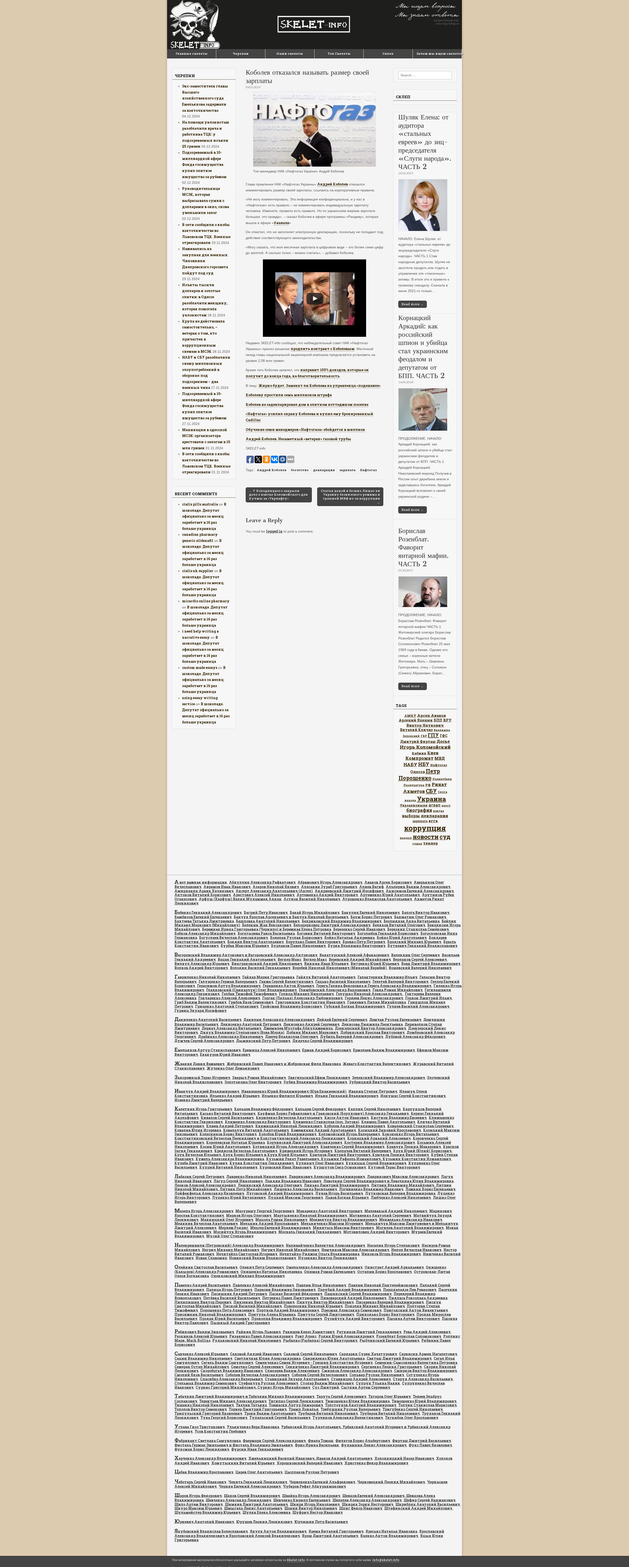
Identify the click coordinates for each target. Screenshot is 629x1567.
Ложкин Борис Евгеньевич (430, 1189)
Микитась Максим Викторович (343, 1227)
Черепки (241, 53)
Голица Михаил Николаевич (306, 993)
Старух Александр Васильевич (423, 1379)
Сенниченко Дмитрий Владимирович (322, 1366)
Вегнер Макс (289, 959)
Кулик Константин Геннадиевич (261, 1163)
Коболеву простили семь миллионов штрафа (289, 395)
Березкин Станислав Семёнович (418, 929)
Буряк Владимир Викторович (357, 945)
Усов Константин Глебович (220, 1431)
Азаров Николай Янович (276, 886)
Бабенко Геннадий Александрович (208, 912)
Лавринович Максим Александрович (403, 1176)
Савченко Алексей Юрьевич (201, 1354)
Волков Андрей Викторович (201, 967)
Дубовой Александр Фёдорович (415, 1036)
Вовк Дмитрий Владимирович (430, 963)
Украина (431, 798)
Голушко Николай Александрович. (369, 993)
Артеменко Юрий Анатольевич (390, 894)
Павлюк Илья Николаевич (321, 1285)
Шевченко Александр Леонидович (238, 1500)
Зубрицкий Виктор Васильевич (379, 1082)
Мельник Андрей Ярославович (269, 1223)
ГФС (443, 736)
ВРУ (447, 720)
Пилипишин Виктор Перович (202, 1302)
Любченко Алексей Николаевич (401, 1197)
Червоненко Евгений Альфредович (322, 1482)
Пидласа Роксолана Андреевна (417, 1298)
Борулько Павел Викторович (313, 941)
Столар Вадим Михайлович (327, 1383)
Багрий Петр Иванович (266, 912)
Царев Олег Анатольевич (259, 1472)
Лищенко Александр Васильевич (305, 1189)
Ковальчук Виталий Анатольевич (256, 1130)
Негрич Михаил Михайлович (230, 1249)
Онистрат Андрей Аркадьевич (394, 1267)
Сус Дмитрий (325, 1387)
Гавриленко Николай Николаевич (207, 977)
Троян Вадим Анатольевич (270, 1413)
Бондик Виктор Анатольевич (255, 941)
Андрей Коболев (332, 184)
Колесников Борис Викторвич (228, 1134)
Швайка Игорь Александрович (311, 1495)
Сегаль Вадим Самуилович (227, 1362)
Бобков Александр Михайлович (205, 933)
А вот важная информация (200, 882)
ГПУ (433, 735)
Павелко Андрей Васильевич (202, 1285)
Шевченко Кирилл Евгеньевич (301, 1500)
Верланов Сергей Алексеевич (420, 959)
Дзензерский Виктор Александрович (370, 1028)
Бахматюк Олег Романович (420, 917)
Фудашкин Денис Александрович (374, 1445)
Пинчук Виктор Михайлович (325, 1302)
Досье (443, 741)
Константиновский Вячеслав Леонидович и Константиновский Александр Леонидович (259, 1138)
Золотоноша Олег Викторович (253, 1082)
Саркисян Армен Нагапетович (428, 1354)
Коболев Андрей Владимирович (354, 1126)
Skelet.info (296, 1560)
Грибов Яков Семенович (251, 1002)
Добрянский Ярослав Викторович (372, 1032)
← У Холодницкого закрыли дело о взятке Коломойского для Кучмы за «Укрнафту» (278, 495)
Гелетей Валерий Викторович (400, 981)
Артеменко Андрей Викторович (327, 894)
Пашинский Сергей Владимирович (358, 1293)
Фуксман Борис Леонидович (201, 1449)
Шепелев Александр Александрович (367, 1500)
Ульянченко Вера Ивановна (253, 1427)
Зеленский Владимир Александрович (388, 1077)
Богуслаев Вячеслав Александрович (233, 937)
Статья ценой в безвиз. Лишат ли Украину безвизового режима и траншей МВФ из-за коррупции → (350, 497)
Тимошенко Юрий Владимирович (424, 1401)
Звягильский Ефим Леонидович (319, 1077)
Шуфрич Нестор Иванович (317, 1512)
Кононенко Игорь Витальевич (410, 1134)
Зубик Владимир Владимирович (315, 1082)
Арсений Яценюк (416, 720)
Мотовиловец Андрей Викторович (376, 1231)
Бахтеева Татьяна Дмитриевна (204, 921)
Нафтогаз (368, 470)
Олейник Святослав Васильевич (206, 1267)
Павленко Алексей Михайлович (263, 1285)
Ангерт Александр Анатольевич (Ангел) (274, 891)
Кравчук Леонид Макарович (413, 1146)
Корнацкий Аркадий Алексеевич (379, 1138)
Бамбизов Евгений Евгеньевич (203, 917)
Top (617, 1555)
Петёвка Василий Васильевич (231, 1298)
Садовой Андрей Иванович (256, 1354)
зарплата (347, 470)
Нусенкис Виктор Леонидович (327, 1258)
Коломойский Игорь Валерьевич (349, 1134)
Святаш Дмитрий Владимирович (399, 1358)
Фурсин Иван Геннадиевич (257, 1449)
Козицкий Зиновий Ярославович (389, 1130)
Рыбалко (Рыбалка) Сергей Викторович (320, 1340)
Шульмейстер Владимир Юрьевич (207, 1512)
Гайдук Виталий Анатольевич (326, 977)
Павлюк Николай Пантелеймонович (383, 1285)
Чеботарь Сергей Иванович (200, 1482)
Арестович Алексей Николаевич (264, 894)
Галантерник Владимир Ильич (387, 977)
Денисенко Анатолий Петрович (250, 1024)
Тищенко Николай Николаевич (204, 1405)
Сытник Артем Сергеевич (365, 1387)
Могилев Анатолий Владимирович (410, 1227)
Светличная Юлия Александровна (267, 1358)
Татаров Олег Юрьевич (389, 1396)
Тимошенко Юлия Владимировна (357, 1401)
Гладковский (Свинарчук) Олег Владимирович (251, 990)
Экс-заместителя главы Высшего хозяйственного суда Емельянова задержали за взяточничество (205, 98)
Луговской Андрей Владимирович (279, 1193)
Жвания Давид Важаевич (199, 1063)
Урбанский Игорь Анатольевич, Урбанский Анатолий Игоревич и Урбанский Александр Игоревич (312, 1429)
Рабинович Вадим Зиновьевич (204, 1331)
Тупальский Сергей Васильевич (280, 1417)
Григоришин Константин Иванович (310, 1002)
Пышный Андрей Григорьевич (240, 1322)
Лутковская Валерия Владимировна (400, 1193)
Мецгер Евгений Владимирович (280, 1227)
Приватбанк (442, 779)
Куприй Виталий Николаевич (228, 1167)
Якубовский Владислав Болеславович (211, 1531)
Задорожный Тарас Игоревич (202, 1077)
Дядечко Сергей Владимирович (322, 1040)
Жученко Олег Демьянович (233, 1068)
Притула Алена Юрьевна (272, 1314)
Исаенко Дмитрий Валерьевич (203, 1100)
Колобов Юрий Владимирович (287, 1134)
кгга (433, 820)
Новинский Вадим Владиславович (262, 1258)
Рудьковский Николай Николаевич (246, 1340)
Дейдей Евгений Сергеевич (342, 1019)
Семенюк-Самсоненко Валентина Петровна (416, 1362)
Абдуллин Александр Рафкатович (262, 882)
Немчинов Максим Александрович (355, 1249)
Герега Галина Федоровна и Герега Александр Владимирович (373, 985)
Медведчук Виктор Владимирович (343, 1219)
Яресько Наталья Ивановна (391, 1531)
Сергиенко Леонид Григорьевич (391, 1366)
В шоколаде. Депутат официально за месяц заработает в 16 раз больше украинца (204, 516)
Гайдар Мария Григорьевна (268, 977)
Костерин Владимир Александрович (379, 1142)
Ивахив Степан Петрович (372, 1091)
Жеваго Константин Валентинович (377, 1063)
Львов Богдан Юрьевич (347, 1197)
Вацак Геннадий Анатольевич (247, 959)
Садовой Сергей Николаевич (310, 1354)
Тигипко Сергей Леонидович (296, 1401)
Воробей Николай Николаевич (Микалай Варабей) (339, 967)
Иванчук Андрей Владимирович (206, 1091)
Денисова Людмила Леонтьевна (372, 1024)
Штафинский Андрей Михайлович (418, 1508)
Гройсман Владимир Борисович (291, 1006)
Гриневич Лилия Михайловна (376, 1002)
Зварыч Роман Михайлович (259, 1077)
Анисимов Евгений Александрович (420, 891)
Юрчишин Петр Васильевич (321, 1521)
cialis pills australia (200, 504)
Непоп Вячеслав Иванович (416, 1249)
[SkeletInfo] (314, 24)
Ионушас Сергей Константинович (413, 1095)
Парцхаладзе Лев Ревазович (409, 1289)
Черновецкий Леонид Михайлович (391, 1482)
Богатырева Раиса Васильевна (266, 933)
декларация (324, 470)
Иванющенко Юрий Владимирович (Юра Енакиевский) (293, 1091)
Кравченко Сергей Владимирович (352, 1146)
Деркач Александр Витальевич (231, 1028)
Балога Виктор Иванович (425, 912)
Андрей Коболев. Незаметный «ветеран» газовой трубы (298, 439)
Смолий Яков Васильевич (198, 1374)
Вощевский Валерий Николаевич (420, 967)
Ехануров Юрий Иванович (225, 1054)
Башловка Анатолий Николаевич (268, 921)
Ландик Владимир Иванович (293, 1181)
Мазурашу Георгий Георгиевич (264, 1211)
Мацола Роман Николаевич (281, 1219)
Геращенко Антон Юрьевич (288, 985)
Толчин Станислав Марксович (427, 1405)
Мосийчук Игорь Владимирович (244, 1231)
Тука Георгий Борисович (223, 1417)
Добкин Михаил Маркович (312, 1032)
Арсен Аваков (431, 715)
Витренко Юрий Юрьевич (375, 963)
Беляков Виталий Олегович (398, 925)
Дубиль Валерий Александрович (351, 1036)
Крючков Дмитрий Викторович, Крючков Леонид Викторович (369, 1154)
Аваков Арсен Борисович (388, 882)
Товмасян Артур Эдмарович (296, 1405)
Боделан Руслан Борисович (296, 937)
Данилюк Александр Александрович (279, 1019)
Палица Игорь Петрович (229, 1289)
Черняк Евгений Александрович (250, 1486)
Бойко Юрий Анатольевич (402, 937)
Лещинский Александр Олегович (270, 1185)
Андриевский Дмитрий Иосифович (349, 891)
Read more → (412, 304)
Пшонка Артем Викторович (413, 1318)
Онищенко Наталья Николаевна (271, 1271)
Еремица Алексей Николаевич (271, 1050)
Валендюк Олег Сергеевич (415, 955)
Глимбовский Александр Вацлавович (335, 990)
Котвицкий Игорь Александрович (285, 1146)
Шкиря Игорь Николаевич (315, 1504)
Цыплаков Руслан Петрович (312, 1472)
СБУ (431, 790)
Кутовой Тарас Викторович (394, 1167)
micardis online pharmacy (205, 601)
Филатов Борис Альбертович (362, 1440)
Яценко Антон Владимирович (389, 1535)
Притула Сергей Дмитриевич (326, 1314)
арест (446, 805)
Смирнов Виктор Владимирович (425, 1370)
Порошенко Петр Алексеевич (227, 1310)
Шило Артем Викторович (198, 1504)
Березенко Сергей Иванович (359, 929)
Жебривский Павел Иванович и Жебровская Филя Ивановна (284, 1063)
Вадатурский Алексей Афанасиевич (354, 955)
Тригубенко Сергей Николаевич (413, 1409)
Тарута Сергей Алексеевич (341, 1396)
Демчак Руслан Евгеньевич (395, 1019)
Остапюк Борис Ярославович (384, 1271)
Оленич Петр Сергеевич (262, 1267)
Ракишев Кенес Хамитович (309, 1331)
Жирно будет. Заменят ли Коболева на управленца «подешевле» (319, 385)
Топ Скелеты (339, 53)
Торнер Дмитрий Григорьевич (258, 1409)
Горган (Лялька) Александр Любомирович (302, 998)
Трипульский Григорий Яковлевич (208, 1413)
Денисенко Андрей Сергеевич (311, 1024)
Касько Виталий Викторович (228, 1113)
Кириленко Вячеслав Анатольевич (289, 1117)
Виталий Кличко (416, 729)
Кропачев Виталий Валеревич (362, 1150)
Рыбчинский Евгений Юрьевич (389, 1340)
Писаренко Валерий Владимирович (390, 1302)
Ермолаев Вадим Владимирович (384, 1050)
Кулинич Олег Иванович (320, 1163)
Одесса (417, 771)
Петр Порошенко (419, 774)
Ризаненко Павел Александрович (261, 1336)
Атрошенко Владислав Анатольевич (377, 899)
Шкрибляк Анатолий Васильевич (427, 1504)
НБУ (423, 764)
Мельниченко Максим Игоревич (332, 1223)
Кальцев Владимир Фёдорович (263, 1109)
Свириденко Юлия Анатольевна (334, 1358)
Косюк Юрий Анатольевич (225, 1146)
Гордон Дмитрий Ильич (428, 998)
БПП (438, 720)
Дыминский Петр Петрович (263, 1040)
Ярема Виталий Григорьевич (336, 1531)
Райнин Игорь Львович (258, 1331)
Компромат (419, 758)
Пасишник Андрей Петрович (239, 1293)
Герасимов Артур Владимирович (229, 985)
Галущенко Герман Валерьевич (228, 981)
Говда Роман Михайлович (397, 990)
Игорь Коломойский (425, 747)
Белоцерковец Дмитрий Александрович (332, 925)
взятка (438, 811)
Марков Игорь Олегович (249, 1215)
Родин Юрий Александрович (346, 1336)
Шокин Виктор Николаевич (310, 1508)
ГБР (424, 736)
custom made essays (199, 667)
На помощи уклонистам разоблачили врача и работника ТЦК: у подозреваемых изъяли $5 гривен (205, 134)
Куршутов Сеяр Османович (340, 1167)
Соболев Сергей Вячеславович (319, 1374)
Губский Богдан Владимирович (354, 1006)
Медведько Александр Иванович (410, 1219)
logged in (274, 531)
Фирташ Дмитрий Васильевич (421, 1440)
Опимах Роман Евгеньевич (329, 1271)
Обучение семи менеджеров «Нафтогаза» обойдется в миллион (305, 429)
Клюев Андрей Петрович (229, 1126)
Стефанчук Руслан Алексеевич (268, 1383)
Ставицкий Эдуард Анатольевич (297, 1379)
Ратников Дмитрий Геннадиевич (369, 1331)
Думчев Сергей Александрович (204, 1040)
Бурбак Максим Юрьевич (245, 945)
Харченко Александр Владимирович (210, 1458)
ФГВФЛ (435, 805)
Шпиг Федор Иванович (360, 1508)
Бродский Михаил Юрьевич (414, 941)
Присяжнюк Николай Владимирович (210, 1314)
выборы (411, 815)
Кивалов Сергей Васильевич (227, 1117)
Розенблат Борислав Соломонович (408, 1336)
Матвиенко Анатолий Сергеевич (380, 1215)
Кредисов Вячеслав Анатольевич (245, 1150)
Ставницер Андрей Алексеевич (361, 1379)
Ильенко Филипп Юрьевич (287, 1095)
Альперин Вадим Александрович (418, 886)
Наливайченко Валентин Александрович (325, 1245)
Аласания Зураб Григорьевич (329, 886)
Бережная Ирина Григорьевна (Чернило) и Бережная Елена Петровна (266, 929)
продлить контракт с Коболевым (323, 348)
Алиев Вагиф (371, 886)
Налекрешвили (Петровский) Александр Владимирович (229, 1245)
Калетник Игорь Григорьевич (203, 1109)
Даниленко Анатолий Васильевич (208, 1019)
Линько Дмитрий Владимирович (336, 1185)
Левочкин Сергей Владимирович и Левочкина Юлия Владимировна (388, 1181)
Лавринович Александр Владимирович (327, 1176)
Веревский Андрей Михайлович (360, 959)
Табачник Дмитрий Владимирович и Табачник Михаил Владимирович (244, 1396)
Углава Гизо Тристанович (199, 1427)
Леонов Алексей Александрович (205, 1185)
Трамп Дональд (304, 1409)
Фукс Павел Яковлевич (430, 1445)
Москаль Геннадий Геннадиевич (309, 1231)
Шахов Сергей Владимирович (252, 1495)
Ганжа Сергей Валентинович (286, 981)
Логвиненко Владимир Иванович (371, 1189)
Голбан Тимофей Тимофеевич (249, 993)
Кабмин (419, 753)
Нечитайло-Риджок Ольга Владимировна (319, 1254)
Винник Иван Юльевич (326, 963)
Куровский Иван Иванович (285, 1167)
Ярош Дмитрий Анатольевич (330, 1535)
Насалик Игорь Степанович (393, 1245)
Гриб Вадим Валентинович (200, 1002)
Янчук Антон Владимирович (278, 1531)
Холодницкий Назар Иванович (404, 1458)
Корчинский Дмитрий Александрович (304, 1142)
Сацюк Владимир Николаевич (203, 1358)
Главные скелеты (192, 53)
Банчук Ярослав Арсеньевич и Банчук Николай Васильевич (291, 917)
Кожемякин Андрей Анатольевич (323, 1130)
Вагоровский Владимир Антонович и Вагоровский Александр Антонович (245, 955)
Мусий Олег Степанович (230, 1236)
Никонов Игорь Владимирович (391, 1254)
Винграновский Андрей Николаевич (266, 963)
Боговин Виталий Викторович (326, 933)
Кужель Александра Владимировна (230, 1159)
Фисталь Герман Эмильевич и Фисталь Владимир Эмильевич (233, 1445)
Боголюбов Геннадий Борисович (387, 933)
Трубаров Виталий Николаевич (328, 1413)
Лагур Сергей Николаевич (238, 1181)
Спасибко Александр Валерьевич (231, 1379)
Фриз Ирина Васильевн (317, 1445)
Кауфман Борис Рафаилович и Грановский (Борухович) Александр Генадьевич (333, 1113)
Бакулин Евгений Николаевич (371, 912)
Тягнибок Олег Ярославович (411, 1417)
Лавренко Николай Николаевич (256, 1176)
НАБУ (410, 764)
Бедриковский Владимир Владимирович (342, 921)
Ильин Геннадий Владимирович (346, 1095)
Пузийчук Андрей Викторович (354, 1318)
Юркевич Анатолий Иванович (204, 1521)
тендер (430, 843)
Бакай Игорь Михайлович (315, 912)
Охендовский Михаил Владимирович (248, 1275)
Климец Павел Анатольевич (388, 1121)
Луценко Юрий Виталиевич (239, 1197)
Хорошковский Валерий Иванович (310, 1463)
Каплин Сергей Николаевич (374, 1109)
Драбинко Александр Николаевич (230, 1036)
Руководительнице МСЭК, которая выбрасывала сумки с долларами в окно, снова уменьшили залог (205, 200)
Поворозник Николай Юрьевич (313, 1306)
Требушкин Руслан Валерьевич (351, 1409)
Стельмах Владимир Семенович (205, 1383)
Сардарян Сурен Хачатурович (368, 1354)
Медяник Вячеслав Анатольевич (206, 1223)
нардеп (406, 838)
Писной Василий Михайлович (252, 1306)
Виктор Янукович (425, 725)
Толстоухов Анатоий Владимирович (360, 1405)
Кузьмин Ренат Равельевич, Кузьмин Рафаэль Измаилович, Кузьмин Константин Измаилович (358, 1159)
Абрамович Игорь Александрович (330, 882)
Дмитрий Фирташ (418, 741)
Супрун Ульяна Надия (378, 1383)
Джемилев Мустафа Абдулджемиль (298, 1028)
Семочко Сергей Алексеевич (257, 1366)
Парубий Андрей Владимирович (349, 1289)
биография (419, 810)
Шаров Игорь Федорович (198, 1495)
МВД (439, 758)
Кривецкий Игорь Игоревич (305, 1150)
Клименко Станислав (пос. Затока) (326, 1121)
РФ (428, 785)
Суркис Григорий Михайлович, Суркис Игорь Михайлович (253, 1387)
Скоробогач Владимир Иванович (231, 1370)
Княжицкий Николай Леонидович (288, 1126)
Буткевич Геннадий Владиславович (422, 945)
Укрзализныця (414, 805)
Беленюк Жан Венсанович (266, 925)
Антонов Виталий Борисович (202, 894)
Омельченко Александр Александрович (324, 1267)
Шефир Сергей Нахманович (430, 1500)
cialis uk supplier (197, 570)
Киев (433, 753)
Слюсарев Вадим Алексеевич (292, 1370)
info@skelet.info (386, 1560)
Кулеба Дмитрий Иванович (201, 1163)
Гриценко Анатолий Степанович (226, 1006)
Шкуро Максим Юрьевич (198, 1508)
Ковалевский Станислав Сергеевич (420, 1126)
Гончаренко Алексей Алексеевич (229, 998)
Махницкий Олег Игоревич (226, 1219)
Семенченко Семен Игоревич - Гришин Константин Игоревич (314, 1362)
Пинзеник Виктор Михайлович (264, 1302)
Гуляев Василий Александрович (418, 1006)
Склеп (388, 53)
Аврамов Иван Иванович (227, 886)
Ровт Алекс (305, 1336)
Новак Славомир (211, 1258)
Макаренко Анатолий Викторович (329, 1211)
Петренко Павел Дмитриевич (290, 1298)
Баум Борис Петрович (371, 917)
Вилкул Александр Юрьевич (201, 963)
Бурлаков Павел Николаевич (298, 945)
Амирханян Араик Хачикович (204, 891)
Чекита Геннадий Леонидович (257, 1482)
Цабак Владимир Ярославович (203, 1472)
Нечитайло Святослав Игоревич (246, 1254)
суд (445, 836)
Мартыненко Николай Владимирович (310, 1215)
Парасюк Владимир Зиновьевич (285, 1289)
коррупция (425, 828)
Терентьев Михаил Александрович (233, 1401)
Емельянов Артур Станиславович (207, 1050)
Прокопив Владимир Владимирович (286, 1318)
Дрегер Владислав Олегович (291, 1036)
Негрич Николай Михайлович (290, 1249)
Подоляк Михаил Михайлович (375, 1306)
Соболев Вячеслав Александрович (257, 1374)
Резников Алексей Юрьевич (200, 1336)
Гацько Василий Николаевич (343, 981)
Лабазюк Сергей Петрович (199, 1176)
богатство (300, 470)
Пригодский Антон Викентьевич (416, 1310)
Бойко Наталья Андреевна (349, 937)
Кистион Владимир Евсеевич (399, 1117)
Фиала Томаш (320, 1440)
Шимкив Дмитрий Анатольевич (256, 1504)
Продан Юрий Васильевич (224, 1318)
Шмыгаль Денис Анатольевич (253, 1508)
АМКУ (410, 715)
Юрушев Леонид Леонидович (264, 1521)
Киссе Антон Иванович (346, 1117)
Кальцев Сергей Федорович (320, 1109)
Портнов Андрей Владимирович (288, 1310)
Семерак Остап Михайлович (201, 1366)
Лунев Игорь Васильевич (339, 1193)
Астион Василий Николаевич (312, 899)
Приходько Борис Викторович (385, 1314)
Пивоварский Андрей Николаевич (353, 1298)
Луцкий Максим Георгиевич (295, 1197)
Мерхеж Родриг (233, 1227)
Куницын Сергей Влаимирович (376, 1163)
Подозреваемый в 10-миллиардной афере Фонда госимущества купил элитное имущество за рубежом (204, 164)
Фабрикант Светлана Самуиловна (207, 1440)
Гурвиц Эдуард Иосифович (200, 1010)
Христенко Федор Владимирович (376, 1463)
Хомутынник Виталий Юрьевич (243, 1463)
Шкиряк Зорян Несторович (367, 1504)
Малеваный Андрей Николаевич (395, 1211)
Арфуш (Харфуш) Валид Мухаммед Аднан (240, 899)
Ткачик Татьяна (251, 1405)
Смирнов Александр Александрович (357, 1370)
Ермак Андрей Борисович (326, 1050)
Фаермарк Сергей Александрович (274, 1440)
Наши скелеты (289, 53)
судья (417, 843)
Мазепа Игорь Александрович (203, 1211)
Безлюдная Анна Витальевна (412, 921)
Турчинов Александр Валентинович (348, 1417)
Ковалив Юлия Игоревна (197, 1130)
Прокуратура (413, 785)
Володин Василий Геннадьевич (260, 967)
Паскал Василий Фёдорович (295, 1293)
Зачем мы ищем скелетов (439, 53)
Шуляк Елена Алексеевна (266, 1512)
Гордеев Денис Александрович (374, 998)
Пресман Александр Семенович (351, 1310)
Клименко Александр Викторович (258, 1121)
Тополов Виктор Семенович (200, 1409)
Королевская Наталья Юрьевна (235, 1142)
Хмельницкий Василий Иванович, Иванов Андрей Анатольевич (310, 1458)
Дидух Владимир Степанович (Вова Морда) (242, 1032)
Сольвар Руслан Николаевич (376, 1374)
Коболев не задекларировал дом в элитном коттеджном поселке (307, 404)
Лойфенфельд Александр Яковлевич (209, 1193)
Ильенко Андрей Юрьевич (235, 1095)
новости (426, 837)
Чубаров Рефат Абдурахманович (314, 1486)
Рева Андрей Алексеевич (427, 1331)
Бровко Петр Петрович (364, 941)
